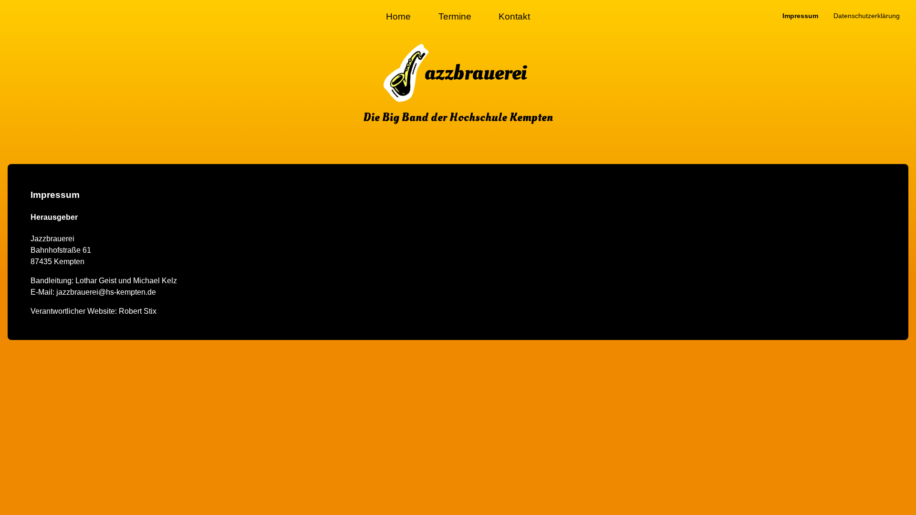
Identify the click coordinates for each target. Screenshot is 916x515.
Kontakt (514, 16)
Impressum (800, 16)
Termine (454, 16)
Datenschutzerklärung (866, 16)
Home (398, 16)
